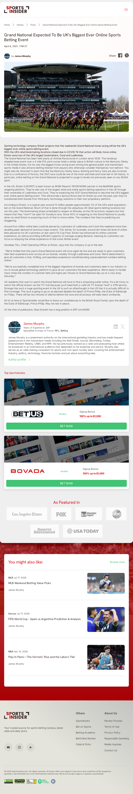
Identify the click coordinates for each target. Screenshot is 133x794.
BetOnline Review (86, 738)
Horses (20, 25)
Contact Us (110, 750)
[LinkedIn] (116, 327)
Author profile (17, 359)
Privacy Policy (112, 732)
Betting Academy (85, 732)
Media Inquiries (112, 744)
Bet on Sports (83, 726)
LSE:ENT (29, 186)
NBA (10, 651)
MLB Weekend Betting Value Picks (29, 583)
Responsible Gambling (116, 738)
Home (7, 25)
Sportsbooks (83, 720)
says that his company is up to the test (80, 244)
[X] (123, 327)
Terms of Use (111, 726)
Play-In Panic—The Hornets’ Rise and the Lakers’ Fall (41, 657)
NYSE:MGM (79, 186)
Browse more (117, 561)
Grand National (17, 158)
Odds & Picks (83, 744)
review (62, 413)
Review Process (113, 720)
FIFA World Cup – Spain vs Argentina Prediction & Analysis (44, 619)
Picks (33, 25)
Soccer (12, 613)
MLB (10, 577)
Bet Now (66, 426)
